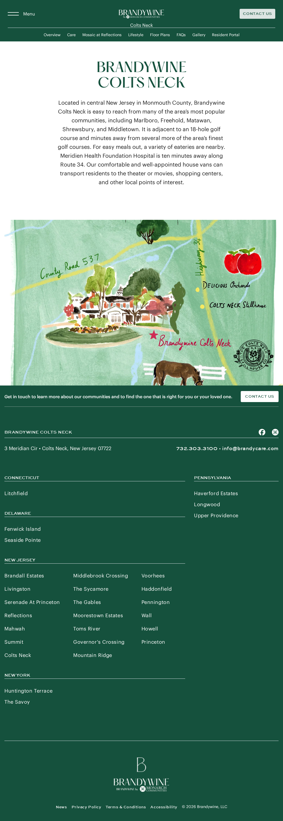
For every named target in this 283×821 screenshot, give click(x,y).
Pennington (156, 602)
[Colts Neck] (141, 14)
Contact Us (257, 13)
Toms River (87, 628)
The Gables (87, 602)
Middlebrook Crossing (100, 575)
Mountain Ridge (92, 655)
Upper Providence (216, 515)
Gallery (198, 34)
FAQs (181, 34)
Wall (147, 615)
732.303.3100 (197, 448)
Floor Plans (160, 34)
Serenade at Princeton (32, 602)
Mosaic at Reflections (102, 34)
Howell (150, 628)
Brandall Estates (24, 575)
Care (71, 34)
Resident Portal (226, 34)
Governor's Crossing (99, 642)
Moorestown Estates (98, 615)
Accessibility (163, 807)
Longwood (207, 504)
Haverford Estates (216, 493)
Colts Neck (17, 655)
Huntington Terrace (28, 691)
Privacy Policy (86, 807)
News (61, 807)
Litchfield (16, 493)
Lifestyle (135, 34)
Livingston (17, 589)
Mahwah (14, 628)
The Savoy (17, 702)
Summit (13, 642)
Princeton (153, 642)
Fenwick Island (22, 529)
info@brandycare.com (250, 448)
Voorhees (153, 575)
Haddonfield (157, 589)
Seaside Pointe (22, 540)
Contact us (259, 396)
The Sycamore (91, 589)
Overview (52, 34)
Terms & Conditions (126, 807)
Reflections (18, 615)
